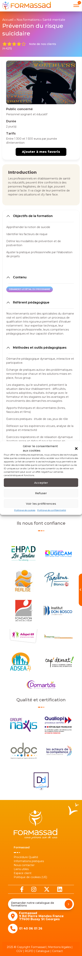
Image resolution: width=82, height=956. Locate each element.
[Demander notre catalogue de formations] (68, 904)
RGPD (29, 951)
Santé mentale (54, 20)
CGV (19, 951)
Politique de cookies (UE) (30, 877)
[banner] (26, 5)
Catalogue (43, 951)
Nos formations (28, 20)
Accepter (41, 482)
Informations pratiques (29, 861)
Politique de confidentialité (51, 510)
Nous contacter (24, 865)
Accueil (8, 20)
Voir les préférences (41, 503)
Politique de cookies (24, 510)
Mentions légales (59, 947)
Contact (57, 951)
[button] (76, 448)
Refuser (41, 493)
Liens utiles (21, 869)
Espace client (22, 873)
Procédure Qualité (26, 857)
